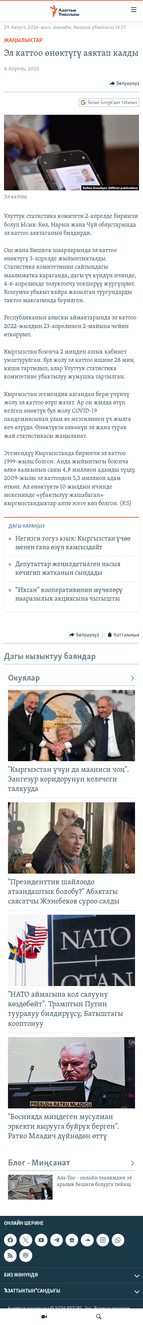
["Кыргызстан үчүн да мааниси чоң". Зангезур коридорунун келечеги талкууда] (71, 725)
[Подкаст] (25, 1255)
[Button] (124, 83)
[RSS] (10, 1255)
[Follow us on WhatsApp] (118, 1240)
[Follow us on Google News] (72, 1240)
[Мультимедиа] (44, 1316)
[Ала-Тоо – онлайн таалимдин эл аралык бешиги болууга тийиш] (30, 1187)
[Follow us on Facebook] (10, 1240)
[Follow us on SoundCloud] (87, 1240)
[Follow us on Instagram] (102, 1240)
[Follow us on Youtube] (41, 1240)
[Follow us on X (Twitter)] (25, 1240)
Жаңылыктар (23, 41)
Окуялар (24, 678)
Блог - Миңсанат (39, 1163)
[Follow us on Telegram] (56, 1240)
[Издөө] (99, 1316)
